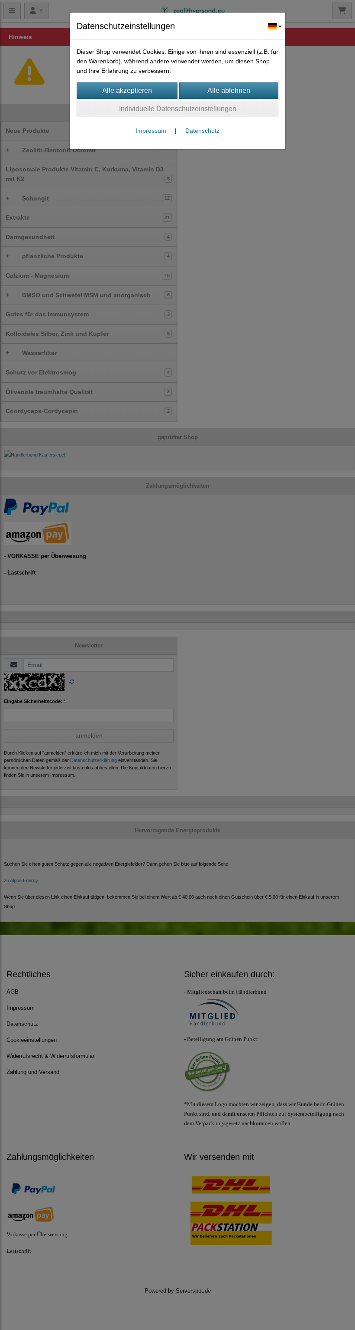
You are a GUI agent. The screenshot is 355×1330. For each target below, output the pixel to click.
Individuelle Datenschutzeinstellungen (177, 108)
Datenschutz (202, 130)
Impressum (151, 130)
